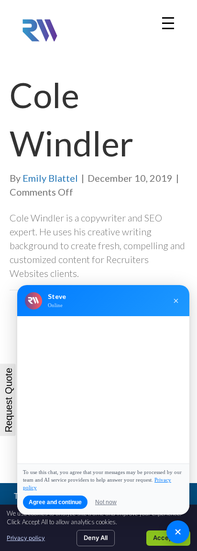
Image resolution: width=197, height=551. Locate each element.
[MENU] (168, 23)
